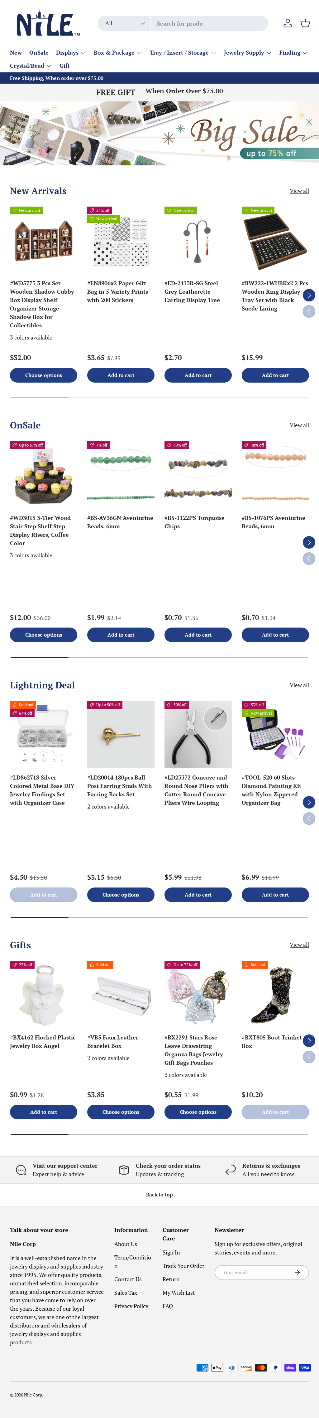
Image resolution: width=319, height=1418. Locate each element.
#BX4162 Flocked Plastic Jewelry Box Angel (43, 1041)
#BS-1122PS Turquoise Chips (194, 522)
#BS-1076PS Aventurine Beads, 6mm (273, 522)
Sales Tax (125, 1292)
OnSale (39, 52)
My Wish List (179, 1292)
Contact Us (128, 1279)
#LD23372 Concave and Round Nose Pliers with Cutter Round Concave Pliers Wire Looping (196, 790)
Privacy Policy (131, 1306)
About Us (125, 1244)
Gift (65, 65)
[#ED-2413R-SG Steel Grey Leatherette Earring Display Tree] (198, 240)
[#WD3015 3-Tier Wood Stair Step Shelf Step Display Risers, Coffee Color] (43, 475)
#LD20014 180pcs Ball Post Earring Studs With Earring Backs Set (119, 786)
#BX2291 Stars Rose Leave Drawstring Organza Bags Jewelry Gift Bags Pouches (193, 1050)
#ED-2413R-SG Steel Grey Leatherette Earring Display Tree (192, 291)
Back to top (159, 1194)
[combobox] (183, 23)
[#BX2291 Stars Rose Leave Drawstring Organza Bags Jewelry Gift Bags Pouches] (198, 994)
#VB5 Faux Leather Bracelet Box (112, 1041)
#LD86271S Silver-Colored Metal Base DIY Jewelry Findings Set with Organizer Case (42, 790)
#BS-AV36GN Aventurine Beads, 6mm (120, 522)
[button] (305, 23)
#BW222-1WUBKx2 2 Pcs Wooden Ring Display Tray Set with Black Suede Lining (275, 295)
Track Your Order (183, 1265)
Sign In (171, 1252)
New (16, 52)
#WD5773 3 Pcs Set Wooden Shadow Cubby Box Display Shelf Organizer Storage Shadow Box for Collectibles (42, 304)
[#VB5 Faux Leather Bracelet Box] (121, 994)
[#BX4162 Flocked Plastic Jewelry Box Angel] (43, 994)
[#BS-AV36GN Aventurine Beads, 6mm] (121, 475)
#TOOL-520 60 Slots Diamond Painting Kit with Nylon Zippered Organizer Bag (271, 790)
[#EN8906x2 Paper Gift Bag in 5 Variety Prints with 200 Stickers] (121, 240)
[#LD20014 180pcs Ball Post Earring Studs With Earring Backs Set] (121, 734)
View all (299, 190)
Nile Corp (33, 1395)
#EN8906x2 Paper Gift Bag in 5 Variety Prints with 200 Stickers (117, 291)
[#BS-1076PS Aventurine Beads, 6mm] (275, 475)
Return (171, 1279)
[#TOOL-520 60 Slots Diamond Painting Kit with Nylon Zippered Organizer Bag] (275, 734)
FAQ (168, 1306)
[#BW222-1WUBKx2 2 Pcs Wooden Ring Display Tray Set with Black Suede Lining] (275, 240)
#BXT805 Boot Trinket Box (272, 1041)
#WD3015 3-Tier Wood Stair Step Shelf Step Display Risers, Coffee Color (40, 530)
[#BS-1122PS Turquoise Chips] (198, 475)
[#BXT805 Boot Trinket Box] (275, 994)
